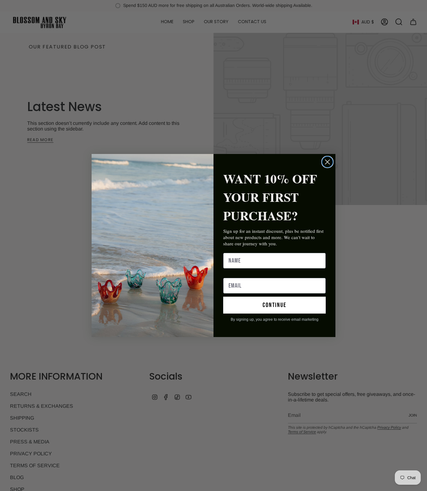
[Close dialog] (327, 161)
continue (274, 305)
